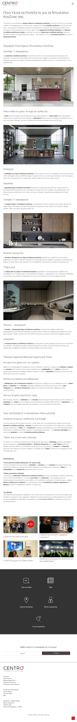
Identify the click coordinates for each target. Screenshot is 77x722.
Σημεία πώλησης (26, 607)
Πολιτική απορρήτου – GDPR (12, 707)
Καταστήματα (7, 691)
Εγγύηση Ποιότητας (9, 682)
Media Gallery (15, 701)
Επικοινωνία (7, 678)
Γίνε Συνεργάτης (38, 627)
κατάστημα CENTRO (46, 499)
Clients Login (7, 705)
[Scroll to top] (73, 718)
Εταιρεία (6, 676)
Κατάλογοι (6, 701)
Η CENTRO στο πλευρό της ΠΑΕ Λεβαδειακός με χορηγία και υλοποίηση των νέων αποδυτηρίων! (56, 558)
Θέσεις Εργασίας (8, 703)
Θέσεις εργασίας (50, 607)
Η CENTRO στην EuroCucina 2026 (15, 537)
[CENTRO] (10, 3)
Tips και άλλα (26, 587)
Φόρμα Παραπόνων (9, 680)
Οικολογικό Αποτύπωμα (11, 684)
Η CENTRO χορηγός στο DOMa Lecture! (18, 561)
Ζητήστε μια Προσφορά (10, 689)
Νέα (50, 587)
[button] (72, 3)
